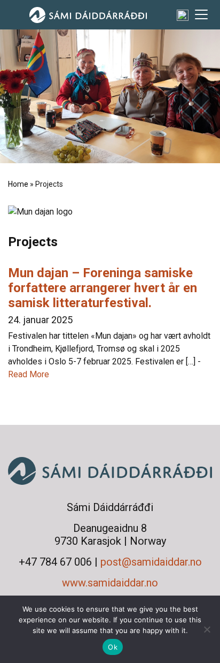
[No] (206, 629)
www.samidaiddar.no (110, 582)
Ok (112, 647)
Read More (28, 374)
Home (18, 184)
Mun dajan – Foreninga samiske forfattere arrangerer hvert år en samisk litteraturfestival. (102, 287)
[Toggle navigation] (201, 14)
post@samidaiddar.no (151, 561)
